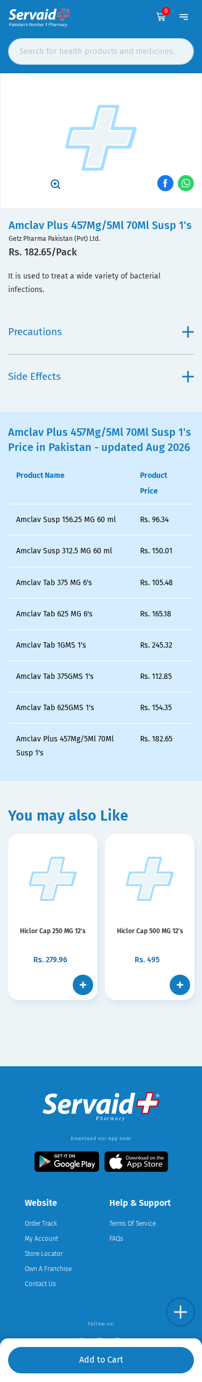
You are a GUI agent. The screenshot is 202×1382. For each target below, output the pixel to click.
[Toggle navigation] (183, 16)
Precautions (35, 331)
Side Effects (34, 376)
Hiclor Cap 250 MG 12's (53, 931)
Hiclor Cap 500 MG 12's (150, 931)
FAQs (116, 1238)
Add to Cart (101, 1360)
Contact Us (40, 1284)
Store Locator (43, 1254)
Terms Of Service (132, 1223)
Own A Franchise (48, 1269)
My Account (41, 1238)
